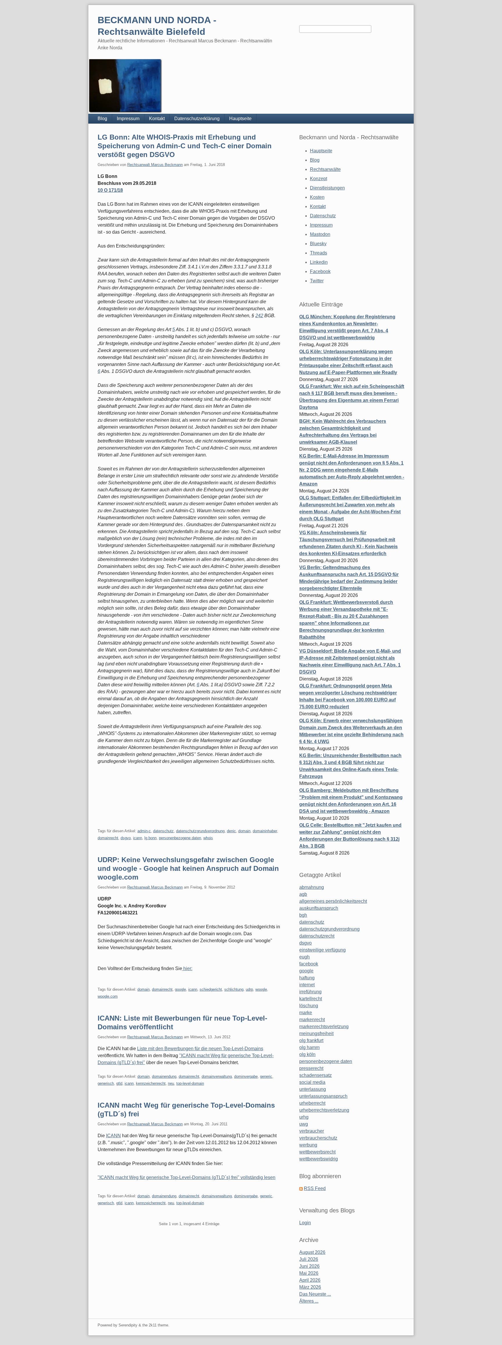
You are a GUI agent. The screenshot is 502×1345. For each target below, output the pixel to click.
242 (259, 315)
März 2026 (310, 1287)
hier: (187, 968)
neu (171, 1083)
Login (305, 1222)
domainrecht (108, 838)
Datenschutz (323, 215)
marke (305, 1012)
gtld (119, 1083)
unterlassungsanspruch (323, 1096)
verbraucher (311, 1131)
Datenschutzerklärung (197, 118)
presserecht (311, 1068)
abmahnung (311, 887)
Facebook (320, 271)
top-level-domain (190, 1083)
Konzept (318, 178)
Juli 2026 (308, 1259)
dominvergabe (246, 1076)
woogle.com (108, 996)
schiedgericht (211, 989)
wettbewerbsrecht (317, 1151)
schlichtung (233, 989)
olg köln (307, 1054)
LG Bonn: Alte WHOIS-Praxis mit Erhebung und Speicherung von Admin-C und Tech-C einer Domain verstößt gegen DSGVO (185, 145)
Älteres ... (308, 1301)
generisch (106, 1083)
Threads (318, 252)
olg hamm (309, 1047)
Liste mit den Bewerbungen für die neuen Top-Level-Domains (200, 1048)
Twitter (317, 280)
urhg (304, 1117)
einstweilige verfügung (322, 949)
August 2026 (312, 1252)
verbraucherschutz (318, 1137)
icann (137, 838)
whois (208, 838)
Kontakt (157, 118)
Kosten (317, 197)
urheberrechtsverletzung (324, 1110)
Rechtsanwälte (325, 169)
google (180, 989)
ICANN (113, 1135)
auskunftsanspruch (318, 908)
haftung (307, 977)
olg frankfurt (311, 1040)
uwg (303, 1124)
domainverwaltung (217, 1076)
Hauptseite (240, 118)
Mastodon (320, 234)
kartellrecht (310, 998)
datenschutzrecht (316, 936)
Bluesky (318, 243)
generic (266, 1076)
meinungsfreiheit (316, 1033)
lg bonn (150, 838)
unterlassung (312, 1089)
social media (312, 1082)
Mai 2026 (308, 1273)
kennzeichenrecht (151, 1083)
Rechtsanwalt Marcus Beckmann (155, 165)
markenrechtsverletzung (324, 1026)
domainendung (164, 1076)
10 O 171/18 (110, 190)
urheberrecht (312, 1103)
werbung (308, 1144)
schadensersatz (315, 1075)
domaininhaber (265, 831)
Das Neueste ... (315, 1294)
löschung (308, 1005)
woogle (261, 989)
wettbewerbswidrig (318, 1158)
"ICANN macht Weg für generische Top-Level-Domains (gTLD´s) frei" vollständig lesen (186, 1177)
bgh (303, 915)
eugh (304, 956)
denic (231, 831)
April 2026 (309, 1280)
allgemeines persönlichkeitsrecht (333, 901)
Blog (102, 118)
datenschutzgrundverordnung (200, 831)
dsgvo (126, 838)
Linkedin (319, 262)
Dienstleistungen (327, 187)
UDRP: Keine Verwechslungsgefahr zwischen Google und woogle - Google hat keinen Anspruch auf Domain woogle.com (188, 868)
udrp (249, 989)
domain (244, 831)
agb (303, 894)
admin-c (144, 831)
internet (307, 984)
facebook (308, 963)
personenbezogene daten (180, 838)
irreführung (310, 991)
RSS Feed (315, 1188)
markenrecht (312, 1019)
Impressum (128, 118)
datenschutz (163, 831)
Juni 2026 (309, 1266)
